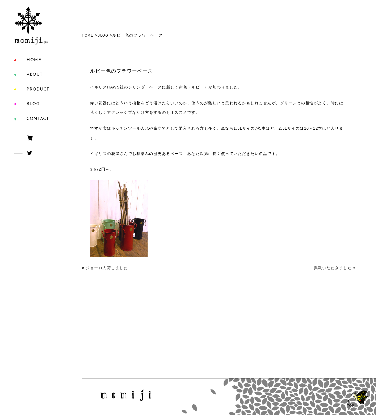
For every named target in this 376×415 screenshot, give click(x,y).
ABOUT (35, 75)
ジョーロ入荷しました (107, 268)
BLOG (33, 104)
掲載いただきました (333, 268)
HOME (34, 60)
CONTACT (38, 119)
